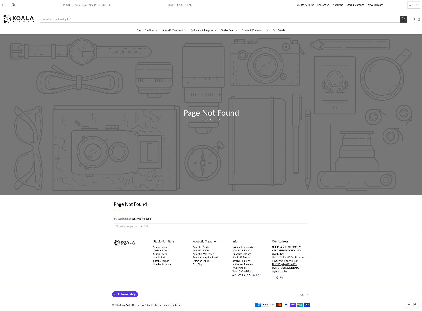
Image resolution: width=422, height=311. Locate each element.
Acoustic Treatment (172, 30)
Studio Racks (159, 257)
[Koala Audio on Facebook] (8, 4)
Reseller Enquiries (241, 260)
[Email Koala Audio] (3, 4)
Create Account (305, 4)
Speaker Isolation (162, 264)
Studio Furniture (145, 30)
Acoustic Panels (201, 247)
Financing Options (241, 254)
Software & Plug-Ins (202, 30)
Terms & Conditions (242, 271)
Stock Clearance (355, 4)
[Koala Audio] (18, 19)
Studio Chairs (160, 254)
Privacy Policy (239, 267)
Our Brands (279, 30)
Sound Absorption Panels (206, 257)
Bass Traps (198, 264)
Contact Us (323, 4)
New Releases (375, 4)
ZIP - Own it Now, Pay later (246, 274)
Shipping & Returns (242, 250)
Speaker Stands (161, 260)
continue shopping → (143, 218)
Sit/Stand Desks (161, 250)
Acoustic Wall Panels (203, 254)
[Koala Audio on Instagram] (13, 4)
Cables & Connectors (253, 30)
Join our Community (242, 247)
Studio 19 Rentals (241, 257)
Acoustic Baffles (201, 250)
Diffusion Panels (201, 260)
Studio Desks (160, 247)
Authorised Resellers (242, 264)
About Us (338, 4)
